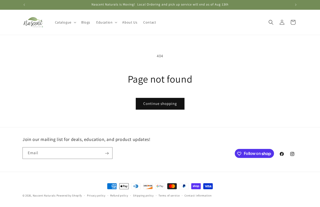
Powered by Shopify (69, 195)
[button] (65, 22)
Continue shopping (160, 103)
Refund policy (119, 195)
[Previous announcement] (24, 5)
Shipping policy (143, 195)
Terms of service (169, 195)
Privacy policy (96, 195)
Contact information (198, 195)
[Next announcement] (295, 5)
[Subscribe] (106, 153)
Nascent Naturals (44, 195)
